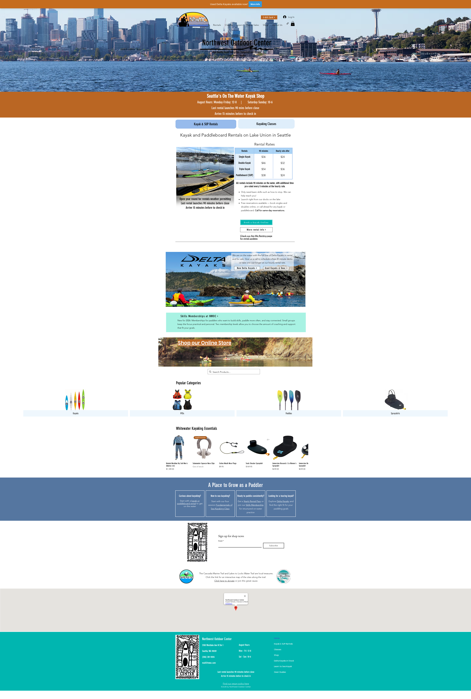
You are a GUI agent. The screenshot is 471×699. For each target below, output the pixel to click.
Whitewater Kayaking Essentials (196, 428)
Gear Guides (280, 672)
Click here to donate (224, 580)
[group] (237, 453)
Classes (277, 649)
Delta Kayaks (283, 501)
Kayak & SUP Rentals (283, 643)
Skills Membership (255, 505)
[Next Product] (304, 447)
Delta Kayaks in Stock (284, 660)
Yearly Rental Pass (252, 501)
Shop (276, 655)
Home (277, 638)
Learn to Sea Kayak (283, 666)
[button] (240, 25)
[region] (235, 352)
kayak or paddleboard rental (188, 502)
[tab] (206, 124)
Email (221, 541)
